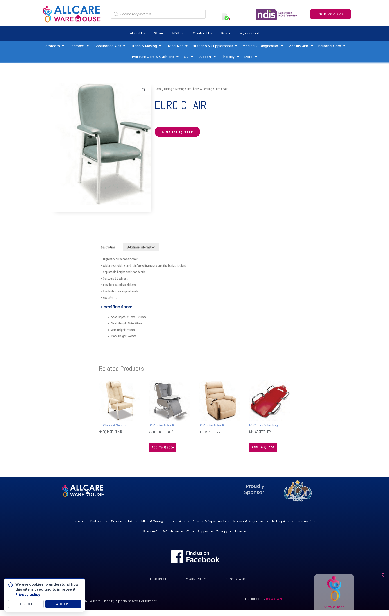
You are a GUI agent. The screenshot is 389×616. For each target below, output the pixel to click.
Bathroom (52, 46)
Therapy (228, 56)
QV (186, 56)
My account (249, 33)
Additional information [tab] (141, 247)
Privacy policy (27, 594)
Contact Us (202, 33)
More (248, 56)
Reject (26, 604)
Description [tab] (108, 247)
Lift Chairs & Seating (199, 89)
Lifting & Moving (144, 46)
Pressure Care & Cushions (153, 56)
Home (158, 89)
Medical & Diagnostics (261, 46)
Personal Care (329, 46)
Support (205, 56)
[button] (144, 90)
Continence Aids (107, 46)
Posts (226, 33)
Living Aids (175, 46)
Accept (63, 604)
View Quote (334, 607)
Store (158, 33)
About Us (137, 33)
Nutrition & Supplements (213, 46)
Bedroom (77, 46)
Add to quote (177, 131)
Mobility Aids (299, 46)
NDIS (176, 33)
